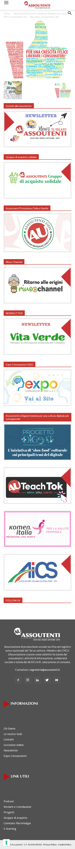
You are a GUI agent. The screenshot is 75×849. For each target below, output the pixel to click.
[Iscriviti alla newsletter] (37, 146)
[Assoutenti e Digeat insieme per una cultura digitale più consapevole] (37, 459)
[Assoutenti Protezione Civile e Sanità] (37, 251)
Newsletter (11, 750)
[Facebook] (18, 680)
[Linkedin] (37, 680)
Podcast (9, 801)
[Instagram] (27, 680)
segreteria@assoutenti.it (44, 669)
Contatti (9, 739)
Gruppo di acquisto (15, 817)
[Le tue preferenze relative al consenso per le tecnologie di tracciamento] (6, 842)
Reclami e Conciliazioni (17, 806)
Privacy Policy (50, 844)
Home (7, 13)
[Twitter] (47, 680)
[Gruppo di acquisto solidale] (37, 197)
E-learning (10, 828)
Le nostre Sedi (13, 734)
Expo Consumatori (15, 756)
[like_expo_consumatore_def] (37, 78)
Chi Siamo (9, 728)
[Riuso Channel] (37, 302)
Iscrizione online (14, 745)
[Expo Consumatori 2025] (37, 405)
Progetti (9, 812)
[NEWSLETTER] (37, 353)
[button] (70, 16)
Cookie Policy (64, 844)
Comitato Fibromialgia (17, 823)
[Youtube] (56, 680)
